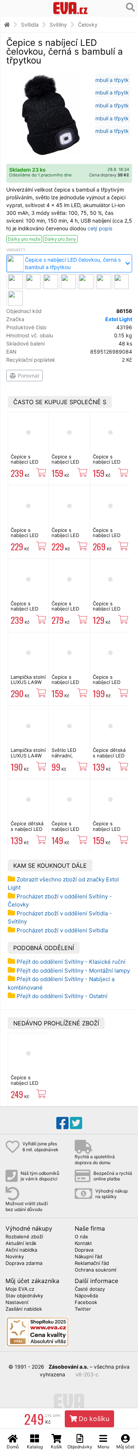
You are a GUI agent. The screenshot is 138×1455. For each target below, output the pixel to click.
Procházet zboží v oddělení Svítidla (62, 930)
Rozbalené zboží (24, 1236)
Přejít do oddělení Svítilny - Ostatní (62, 996)
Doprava (84, 1250)
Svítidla (30, 24)
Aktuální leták (21, 1243)
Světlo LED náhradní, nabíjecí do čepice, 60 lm (67, 758)
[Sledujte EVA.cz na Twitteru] (76, 1123)
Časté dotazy (90, 1289)
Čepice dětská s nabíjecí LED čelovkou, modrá (109, 758)
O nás (81, 1236)
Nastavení (17, 1302)
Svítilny (58, 24)
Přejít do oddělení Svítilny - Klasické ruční (71, 961)
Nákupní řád (88, 1256)
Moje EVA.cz (20, 1289)
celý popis (100, 228)
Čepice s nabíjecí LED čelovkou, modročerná (24, 464)
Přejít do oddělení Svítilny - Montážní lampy (73, 970)
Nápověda (86, 1296)
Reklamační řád (92, 1263)
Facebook (86, 1302)
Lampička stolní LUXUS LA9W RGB (28, 682)
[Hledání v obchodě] (130, 7)
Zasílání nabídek (24, 1309)
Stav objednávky (24, 1296)
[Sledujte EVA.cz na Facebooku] (62, 1123)
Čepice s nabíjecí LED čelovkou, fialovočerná (25, 611)
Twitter (83, 1309)
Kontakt (83, 1243)
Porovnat (27, 375)
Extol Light (118, 319)
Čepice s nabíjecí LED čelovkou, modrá (65, 831)
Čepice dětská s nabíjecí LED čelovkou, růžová (27, 831)
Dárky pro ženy (60, 239)
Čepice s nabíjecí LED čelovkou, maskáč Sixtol (67, 464)
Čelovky (88, 24)
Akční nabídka (21, 1250)
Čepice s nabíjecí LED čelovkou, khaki (69, 535)
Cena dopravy (109, 175)
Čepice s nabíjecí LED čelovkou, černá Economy (110, 611)
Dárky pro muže (24, 239)
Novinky (15, 1256)
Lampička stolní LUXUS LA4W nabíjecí (28, 755)
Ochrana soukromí (95, 1270)
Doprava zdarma (24, 1263)
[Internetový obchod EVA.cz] (70, 8)
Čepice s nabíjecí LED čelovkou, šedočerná (24, 538)
